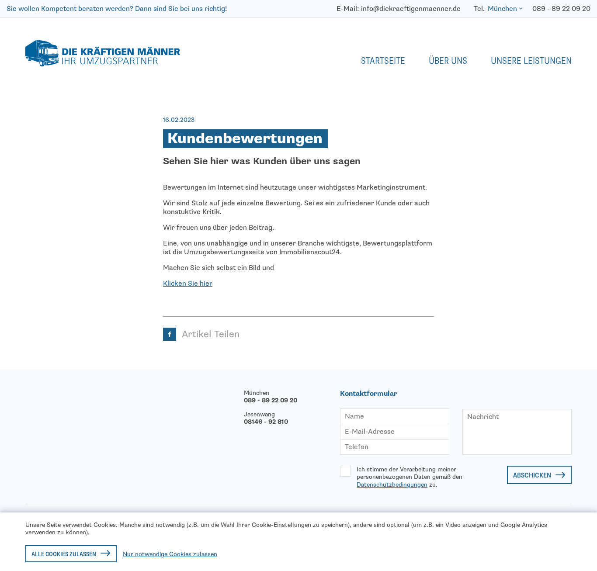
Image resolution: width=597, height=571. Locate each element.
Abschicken (532, 475)
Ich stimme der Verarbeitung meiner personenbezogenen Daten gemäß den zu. (409, 477)
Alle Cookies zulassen (63, 554)
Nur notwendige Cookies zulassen (170, 554)
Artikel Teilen (210, 334)
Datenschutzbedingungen (392, 484)
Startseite (383, 60)
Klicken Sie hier (187, 283)
